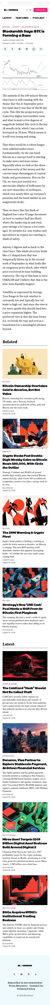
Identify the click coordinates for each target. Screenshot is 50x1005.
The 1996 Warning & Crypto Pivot (23, 534)
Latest (7, 18)
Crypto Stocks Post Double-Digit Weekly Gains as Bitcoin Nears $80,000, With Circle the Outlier (25, 461)
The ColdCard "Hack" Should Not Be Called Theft (24, 690)
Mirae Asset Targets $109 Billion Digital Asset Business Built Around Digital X (25, 843)
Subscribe (40, 10)
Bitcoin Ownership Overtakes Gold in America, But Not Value (25, 389)
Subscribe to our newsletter (25, 982)
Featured (22, 18)
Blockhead (8, 488)
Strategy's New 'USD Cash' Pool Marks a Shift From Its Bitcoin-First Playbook (23, 608)
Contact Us (36, 985)
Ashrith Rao (8, 411)
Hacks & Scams (10, 684)
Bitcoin (6, 27)
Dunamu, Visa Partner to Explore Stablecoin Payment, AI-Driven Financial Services (25, 764)
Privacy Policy (26, 988)
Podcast (39, 18)
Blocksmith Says (30, 27)
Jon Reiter (8, 715)
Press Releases (18, 985)
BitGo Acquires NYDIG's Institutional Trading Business (20, 916)
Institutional (9, 835)
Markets (7, 452)
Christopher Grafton (13, 40)
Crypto (16, 27)
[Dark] (27, 10)
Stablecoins (9, 756)
